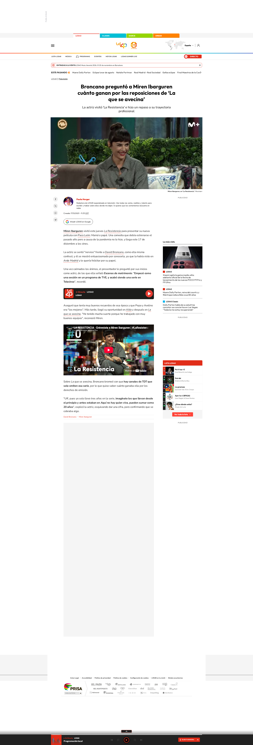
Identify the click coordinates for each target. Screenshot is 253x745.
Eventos (97, 56)
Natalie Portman (124, 72)
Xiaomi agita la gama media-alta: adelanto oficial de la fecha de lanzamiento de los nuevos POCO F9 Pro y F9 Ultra (182, 279)
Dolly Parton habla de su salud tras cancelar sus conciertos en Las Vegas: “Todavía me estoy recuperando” (180, 307)
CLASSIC (106, 36)
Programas (85, 56)
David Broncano (114, 252)
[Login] (198, 45)
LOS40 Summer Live (129, 56)
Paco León (84, 235)
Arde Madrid (71, 260)
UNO (114, 688)
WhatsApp (55, 213)
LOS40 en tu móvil (158, 678)
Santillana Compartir (135, 684)
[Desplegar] (126, 731)
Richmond (94, 692)
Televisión (63, 79)
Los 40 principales (109, 684)
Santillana (121, 684)
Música (68, 56)
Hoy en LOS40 (111, 56)
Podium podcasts (120, 692)
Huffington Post (99, 688)
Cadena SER (147, 684)
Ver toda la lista (181, 414)
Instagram (111, 650)
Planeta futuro (161, 688)
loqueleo (155, 692)
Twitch (137, 650)
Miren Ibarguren (73, 231)
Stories (142, 650)
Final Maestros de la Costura (190, 72)
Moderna (108, 692)
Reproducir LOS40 (149, 293)
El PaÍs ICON (132, 692)
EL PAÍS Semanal (151, 688)
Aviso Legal (74, 678)
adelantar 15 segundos (135, 740)
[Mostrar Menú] (54, 45)
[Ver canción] (170, 371)
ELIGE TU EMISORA (188, 740)
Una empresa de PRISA (73, 686)
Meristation (167, 692)
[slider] (126, 734)
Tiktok (116, 650)
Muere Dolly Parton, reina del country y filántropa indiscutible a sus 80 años (181, 293)
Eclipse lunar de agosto (103, 72)
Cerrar (200, 65)
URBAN (158, 36)
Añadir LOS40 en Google (80, 222)
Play (126, 740)
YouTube (121, 650)
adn (163, 684)
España (188, 45)
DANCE (132, 36)
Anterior (111, 740)
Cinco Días (132, 688)
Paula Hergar (83, 199)
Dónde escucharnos (175, 678)
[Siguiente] (200, 72)
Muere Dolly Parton (81, 72)
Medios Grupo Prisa (73, 693)
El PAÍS (96, 684)
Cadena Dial (142, 688)
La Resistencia (112, 231)
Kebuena (171, 688)
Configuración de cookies (139, 678)
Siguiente (141, 740)
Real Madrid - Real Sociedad (147, 72)
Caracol (173, 684)
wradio (122, 688)
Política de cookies (120, 678)
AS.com (155, 684)
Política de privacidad (103, 678)
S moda (143, 692)
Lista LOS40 (56, 56)
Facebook (55, 199)
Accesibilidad (87, 678)
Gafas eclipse (168, 72)
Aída (129, 309)
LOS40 (78, 36)
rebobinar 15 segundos (118, 740)
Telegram (55, 219)
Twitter (55, 206)
